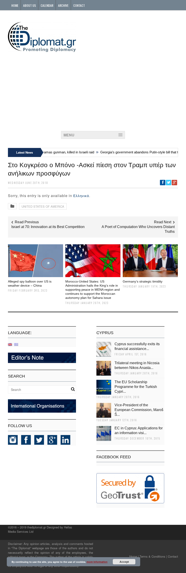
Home (14, 5)
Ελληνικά (81, 196)
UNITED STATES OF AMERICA (43, 206)
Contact (79, 5)
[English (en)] (10, 344)
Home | (134, 556)
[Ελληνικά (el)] (16, 344)
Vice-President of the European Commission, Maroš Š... (139, 409)
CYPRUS (104, 332)
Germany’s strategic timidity (142, 281)
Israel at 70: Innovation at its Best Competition (48, 227)
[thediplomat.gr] (42, 49)
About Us (29, 5)
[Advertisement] (93, 90)
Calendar (47, 5)
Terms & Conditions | (153, 556)
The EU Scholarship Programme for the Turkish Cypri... (136, 386)
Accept (124, 562)
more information (97, 561)
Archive (63, 5)
